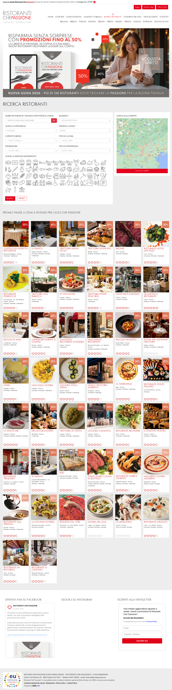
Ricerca (10, 198)
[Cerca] (54, 120)
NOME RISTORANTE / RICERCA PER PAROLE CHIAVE (29, 116)
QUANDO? (63, 116)
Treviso (101, 22)
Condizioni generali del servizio (34, 683)
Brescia (73, 22)
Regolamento (50, 683)
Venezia (118, 22)
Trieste (110, 22)
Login (137, 7)
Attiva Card (162, 7)
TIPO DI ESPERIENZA (68, 146)
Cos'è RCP (59, 17)
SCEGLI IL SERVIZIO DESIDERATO (20, 156)
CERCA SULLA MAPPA (127, 116)
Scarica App (149, 7)
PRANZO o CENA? (67, 126)
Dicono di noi (161, 22)
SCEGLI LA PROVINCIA (15, 126)
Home (50, 17)
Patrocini (147, 22)
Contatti (164, 17)
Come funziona (74, 17)
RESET (22, 198)
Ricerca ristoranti (112, 17)
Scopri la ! (19, 2)
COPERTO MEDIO (13, 136)
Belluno (64, 22)
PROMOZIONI (11, 146)
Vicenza (137, 22)
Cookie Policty (72, 683)
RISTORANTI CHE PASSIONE (25, 606)
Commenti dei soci (132, 17)
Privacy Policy (61, 683)
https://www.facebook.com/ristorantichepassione (27, 635)
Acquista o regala (93, 17)
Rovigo (92, 22)
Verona (127, 22)
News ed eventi (151, 17)
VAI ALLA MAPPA (142, 171)
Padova (82, 22)
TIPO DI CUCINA (66, 136)
